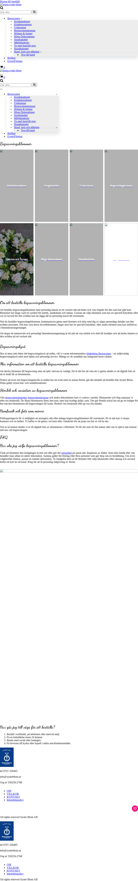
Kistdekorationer (23, 24)
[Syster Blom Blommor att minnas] (10, 4)
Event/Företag (14, 61)
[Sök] (1, 8)
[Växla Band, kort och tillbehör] (56, 127)
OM (9, 790)
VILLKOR (13, 793)
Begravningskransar (24, 30)
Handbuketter (21, 48)
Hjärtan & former (23, 33)
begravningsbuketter (16, 397)
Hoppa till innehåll (10, 1)
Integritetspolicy (15, 799)
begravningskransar (38, 397)
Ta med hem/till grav (25, 45)
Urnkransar (20, 27)
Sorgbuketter (21, 39)
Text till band (28, 54)
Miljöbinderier (21, 42)
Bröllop (11, 57)
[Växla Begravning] (56, 94)
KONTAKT (13, 796)
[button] (21, 18)
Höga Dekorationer (24, 36)
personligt (66, 452)
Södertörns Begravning (98, 353)
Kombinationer (22, 21)
